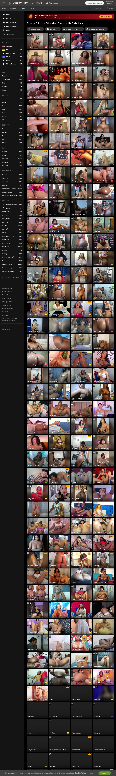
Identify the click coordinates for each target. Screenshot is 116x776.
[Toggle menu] (3, 3)
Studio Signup (7, 312)
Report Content (7, 295)
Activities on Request (96, 29)
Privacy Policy (7, 302)
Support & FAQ (7, 288)
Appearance (35, 29)
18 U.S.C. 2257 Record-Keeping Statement (9, 319)
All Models (5, 315)
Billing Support (7, 291)
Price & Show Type (72, 29)
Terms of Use (6, 305)
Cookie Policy (80, 773)
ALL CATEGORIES (13, 277)
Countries (53, 29)
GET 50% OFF (105, 16)
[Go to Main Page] (18, 3)
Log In (109, 3)
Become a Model (7, 308)
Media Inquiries (7, 298)
